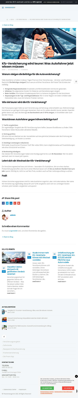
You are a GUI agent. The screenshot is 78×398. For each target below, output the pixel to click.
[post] (4, 312)
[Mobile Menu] (3, 7)
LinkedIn (11, 203)
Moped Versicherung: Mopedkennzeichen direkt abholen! (27, 318)
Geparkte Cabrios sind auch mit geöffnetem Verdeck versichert (16, 270)
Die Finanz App (8, 356)
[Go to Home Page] (7, 19)
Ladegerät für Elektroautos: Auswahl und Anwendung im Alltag (29, 326)
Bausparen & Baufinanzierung (14, 349)
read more (11, 293)
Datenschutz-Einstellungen (63, 392)
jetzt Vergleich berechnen (51, 2)
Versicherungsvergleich (11, 342)
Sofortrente (7, 345)
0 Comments (24, 69)
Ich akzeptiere (47, 388)
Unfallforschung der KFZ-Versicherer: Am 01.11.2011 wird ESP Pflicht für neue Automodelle (66, 257)
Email (18, 203)
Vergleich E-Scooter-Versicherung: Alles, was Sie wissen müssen (30, 310)
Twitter (7, 203)
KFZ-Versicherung (13, 69)
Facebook (3, 203)
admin (3, 69)
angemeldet (13, 231)
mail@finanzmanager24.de (11, 372)
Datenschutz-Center (10, 389)
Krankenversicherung (11, 353)
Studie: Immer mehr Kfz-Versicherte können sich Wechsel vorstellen (41, 256)
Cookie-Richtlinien (46, 393)
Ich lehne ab (68, 388)
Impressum (22, 389)
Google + (15, 203)
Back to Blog (8, 25)
